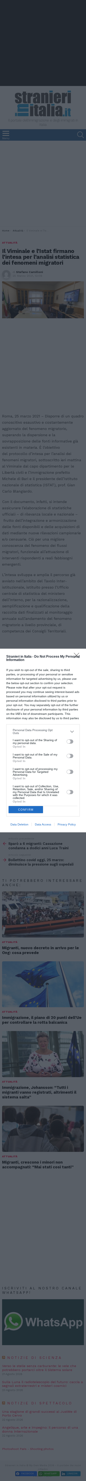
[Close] (78, 657)
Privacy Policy (67, 824)
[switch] (70, 741)
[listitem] (43, 731)
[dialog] (43, 740)
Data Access (43, 824)
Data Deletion (19, 824)
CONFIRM (26, 809)
